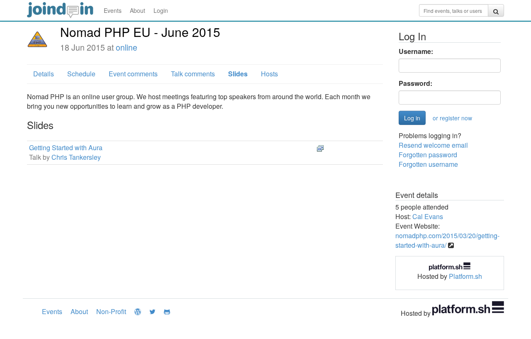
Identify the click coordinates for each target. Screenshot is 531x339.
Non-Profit (111, 311)
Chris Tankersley (76, 157)
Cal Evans (427, 216)
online (126, 47)
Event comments (133, 73)
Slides (238, 73)
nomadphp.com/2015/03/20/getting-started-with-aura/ (447, 240)
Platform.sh (465, 276)
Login (160, 10)
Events (113, 10)
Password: (415, 83)
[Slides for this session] (320, 147)
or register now (452, 118)
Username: (416, 51)
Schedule (81, 73)
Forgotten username (428, 164)
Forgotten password (428, 154)
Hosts (269, 73)
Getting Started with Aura (65, 147)
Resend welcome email (433, 145)
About (137, 10)
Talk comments (193, 73)
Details (43, 73)
